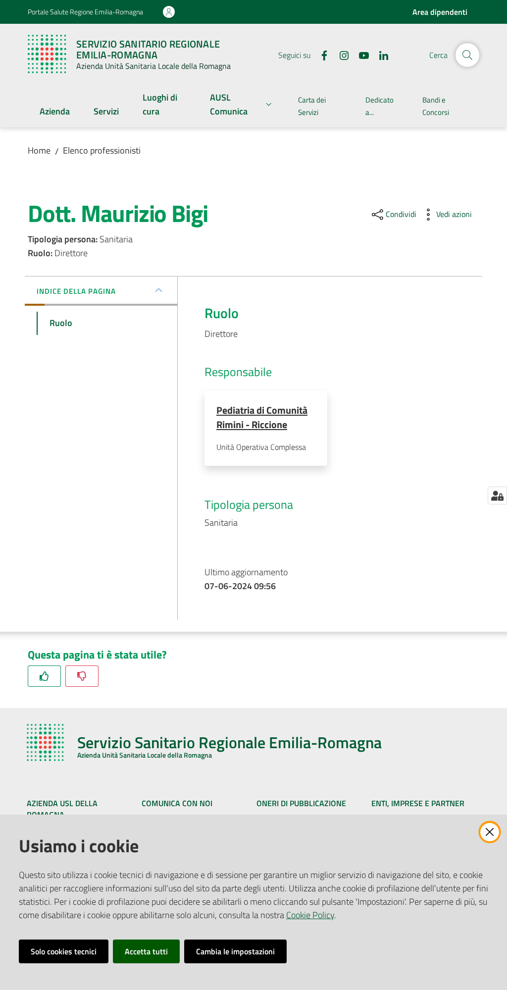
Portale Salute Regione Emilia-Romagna (85, 11)
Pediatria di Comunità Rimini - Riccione (261, 417)
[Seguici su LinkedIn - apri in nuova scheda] (380, 54)
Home (39, 150)
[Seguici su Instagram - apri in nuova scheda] (340, 54)
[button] (467, 55)
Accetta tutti (146, 951)
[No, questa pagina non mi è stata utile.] (82, 676)
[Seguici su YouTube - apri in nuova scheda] (360, 54)
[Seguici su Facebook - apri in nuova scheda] (320, 54)
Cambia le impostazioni (235, 951)
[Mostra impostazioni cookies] (497, 495)
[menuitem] (55, 112)
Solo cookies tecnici (64, 951)
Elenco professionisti (102, 150)
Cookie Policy (310, 915)
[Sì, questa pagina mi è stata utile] (44, 676)
